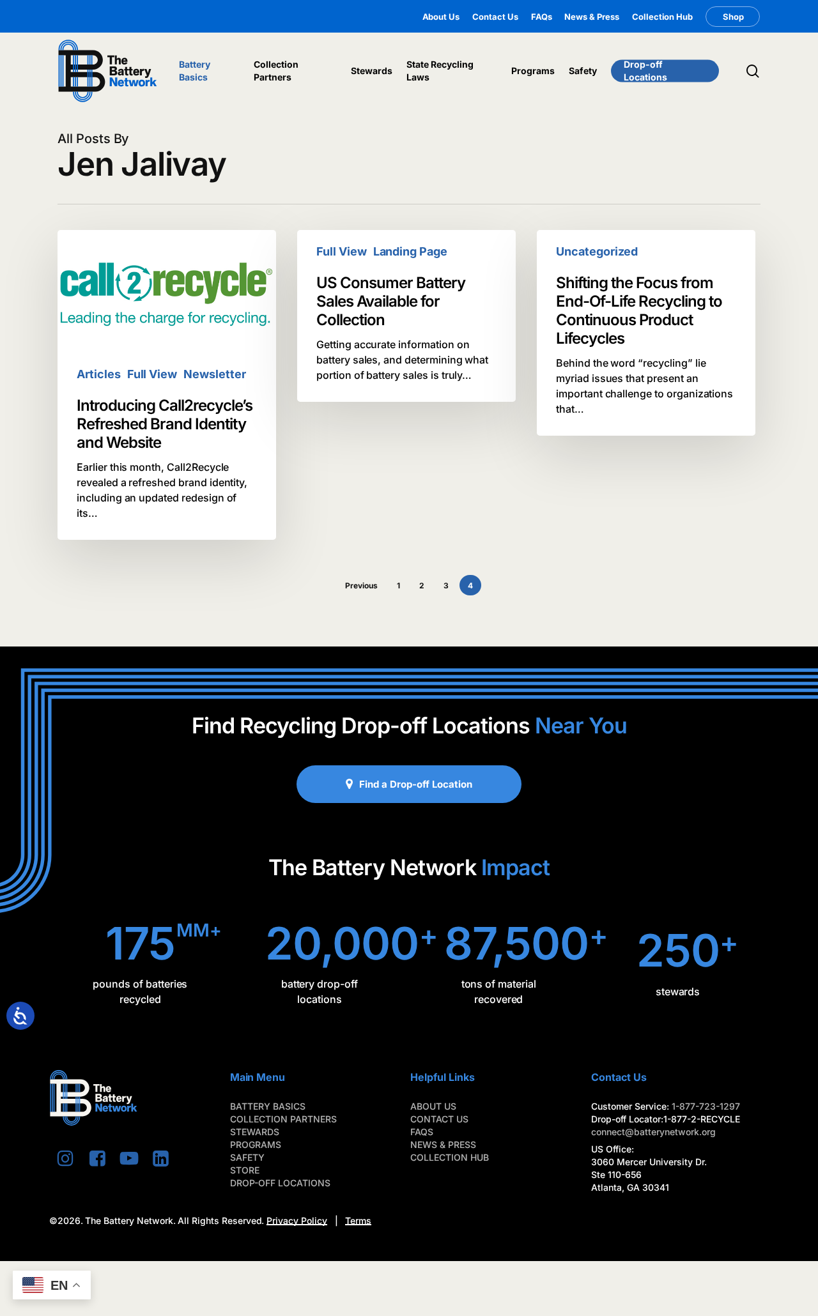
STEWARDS (254, 1131)
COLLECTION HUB (449, 1157)
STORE (244, 1170)
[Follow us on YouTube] (129, 1158)
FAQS (421, 1131)
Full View (152, 374)
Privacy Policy (296, 1220)
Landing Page (410, 251)
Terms (358, 1220)
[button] (415, 784)
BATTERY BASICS (267, 1106)
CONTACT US (439, 1118)
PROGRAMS (255, 1144)
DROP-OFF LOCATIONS (280, 1182)
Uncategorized (597, 251)
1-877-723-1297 (706, 1106)
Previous (361, 585)
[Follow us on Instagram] (65, 1158)
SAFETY (247, 1157)
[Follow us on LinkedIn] (161, 1158)
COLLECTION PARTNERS (283, 1118)
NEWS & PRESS (443, 1144)
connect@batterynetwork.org (653, 1131)
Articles (99, 374)
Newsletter (214, 374)
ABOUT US (433, 1106)
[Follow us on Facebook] (97, 1158)
